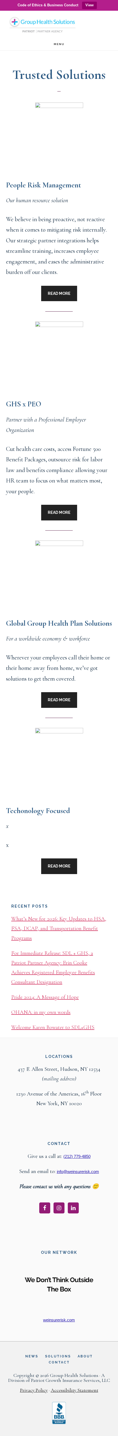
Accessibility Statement (74, 1390)
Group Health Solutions (42, 25)
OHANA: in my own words (41, 1012)
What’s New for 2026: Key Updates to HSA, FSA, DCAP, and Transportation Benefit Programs (58, 928)
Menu (59, 44)
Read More (59, 293)
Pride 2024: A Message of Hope (45, 997)
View (89, 5)
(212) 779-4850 (77, 1156)
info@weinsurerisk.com (78, 1171)
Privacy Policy (34, 1390)
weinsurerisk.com (59, 1320)
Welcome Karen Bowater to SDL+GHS (52, 1027)
